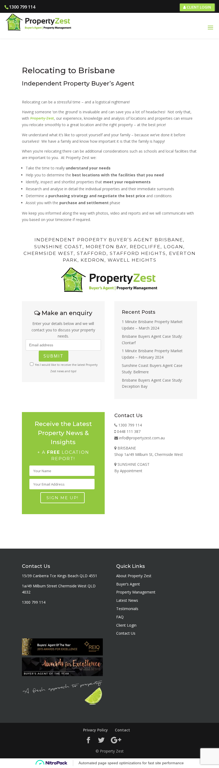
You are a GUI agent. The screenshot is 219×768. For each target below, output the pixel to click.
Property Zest (42, 118)
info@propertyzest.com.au (141, 437)
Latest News (127, 600)
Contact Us (125, 633)
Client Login (198, 7)
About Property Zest (133, 575)
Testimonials (127, 608)
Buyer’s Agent (128, 584)
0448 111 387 (128, 431)
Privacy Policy (95, 729)
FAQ (120, 616)
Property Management (135, 592)
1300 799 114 (22, 7)
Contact (122, 729)
